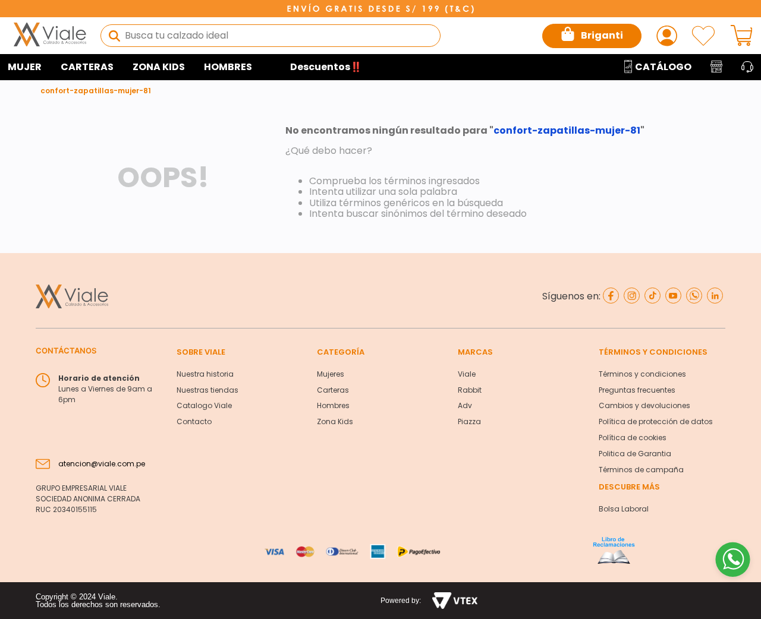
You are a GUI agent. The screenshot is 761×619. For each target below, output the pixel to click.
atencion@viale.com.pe (101, 464)
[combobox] (270, 35)
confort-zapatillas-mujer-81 (95, 91)
